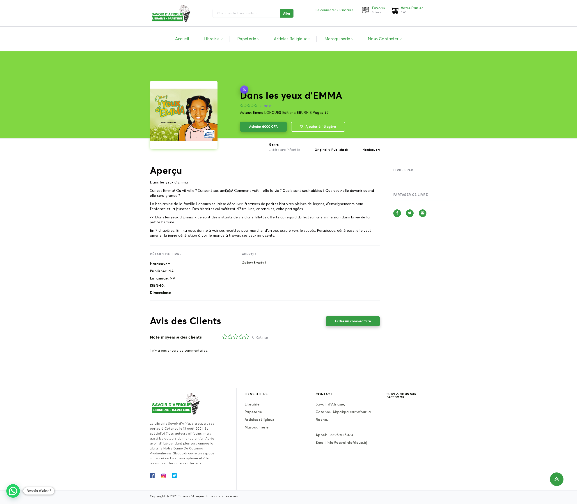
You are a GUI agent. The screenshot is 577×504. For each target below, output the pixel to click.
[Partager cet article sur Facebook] (397, 213)
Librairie (252, 404)
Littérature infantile (284, 149)
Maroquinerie (257, 427)
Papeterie (253, 412)
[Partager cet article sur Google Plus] (422, 213)
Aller (286, 13)
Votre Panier (412, 8)
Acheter (263, 126)
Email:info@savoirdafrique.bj (341, 442)
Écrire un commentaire (353, 321)
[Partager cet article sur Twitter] (410, 213)
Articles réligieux (259, 419)
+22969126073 (340, 435)
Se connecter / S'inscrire (334, 10)
